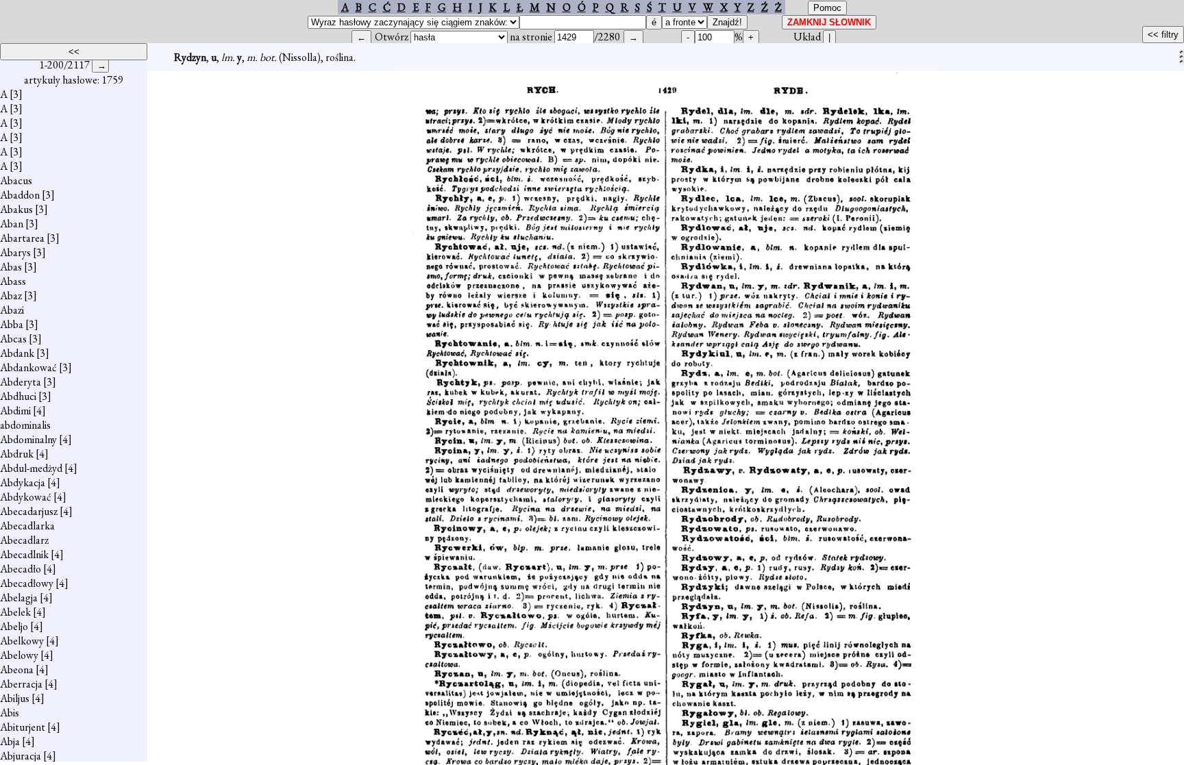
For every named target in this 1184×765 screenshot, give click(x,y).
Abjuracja (20, 756)
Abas (11, 267)
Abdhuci (18, 396)
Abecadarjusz (29, 511)
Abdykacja (22, 482)
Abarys (15, 252)
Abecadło (20, 569)
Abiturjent (22, 727)
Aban (11, 223)
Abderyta (20, 382)
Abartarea (22, 238)
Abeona (17, 669)
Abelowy (19, 655)
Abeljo (14, 626)
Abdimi (15, 410)
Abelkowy (22, 641)
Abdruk (17, 454)
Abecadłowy (26, 583)
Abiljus (14, 698)
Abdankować (28, 367)
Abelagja (19, 597)
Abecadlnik (24, 554)
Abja (10, 741)
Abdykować (25, 497)
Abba (11, 324)
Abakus (16, 209)
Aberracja (21, 684)
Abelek (15, 612)
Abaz (11, 295)
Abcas (13, 338)
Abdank (17, 353)
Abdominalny (28, 439)
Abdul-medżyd (31, 468)
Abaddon (20, 195)
